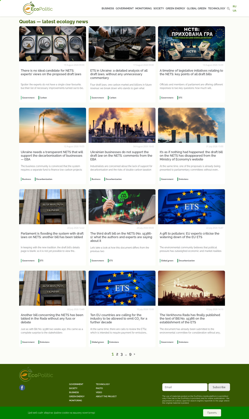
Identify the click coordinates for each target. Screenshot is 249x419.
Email (168, 387)
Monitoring (143, 8)
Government (125, 8)
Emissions (183, 179)
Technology (216, 8)
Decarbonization (44, 179)
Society (158, 8)
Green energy (175, 8)
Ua (234, 10)
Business (108, 8)
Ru (234, 6)
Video (99, 392)
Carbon (43, 97)
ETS (180, 97)
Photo (99, 388)
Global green (196, 8)
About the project (106, 396)
